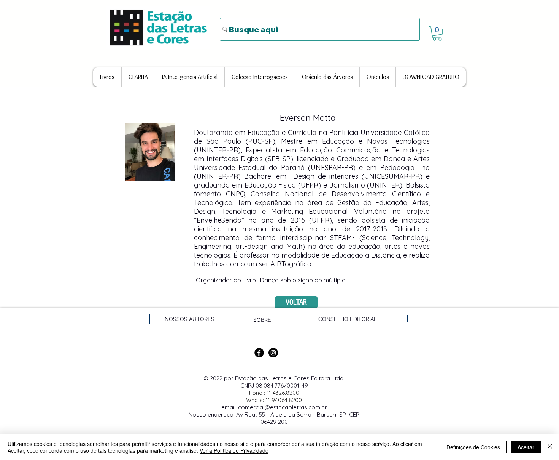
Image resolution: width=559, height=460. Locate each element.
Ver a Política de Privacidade (234, 450)
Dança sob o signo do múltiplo (303, 280)
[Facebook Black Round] (259, 352)
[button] (437, 33)
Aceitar (526, 447)
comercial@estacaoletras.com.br (282, 407)
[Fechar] (549, 447)
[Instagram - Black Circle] (273, 352)
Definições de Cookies (473, 447)
